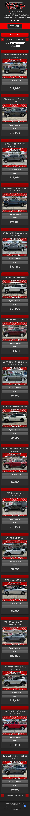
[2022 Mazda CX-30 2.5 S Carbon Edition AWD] (15, 636)
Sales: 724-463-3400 (16, 15)
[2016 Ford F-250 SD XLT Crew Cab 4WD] (15, 202)
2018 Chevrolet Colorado (15, 55)
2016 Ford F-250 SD (15, 189)
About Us (11, 803)
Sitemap (12, 805)
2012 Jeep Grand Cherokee (15, 449)
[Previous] (2, 39)
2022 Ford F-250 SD (15, 234)
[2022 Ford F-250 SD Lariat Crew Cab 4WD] (15, 247)
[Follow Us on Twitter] (14, 20)
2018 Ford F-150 (15, 145)
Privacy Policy (21, 803)
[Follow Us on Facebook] (11, 20)
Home (7, 803)
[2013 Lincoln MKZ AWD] (15, 592)
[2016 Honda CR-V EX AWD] (15, 331)
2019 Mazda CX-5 (15, 668)
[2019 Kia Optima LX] (15, 549)
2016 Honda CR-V (15, 319)
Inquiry (15, 84)
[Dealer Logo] (15, 5)
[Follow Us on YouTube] (18, 20)
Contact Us (15, 803)
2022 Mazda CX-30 (15, 623)
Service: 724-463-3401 (16, 17)
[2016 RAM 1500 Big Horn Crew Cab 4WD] (15, 725)
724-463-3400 (16, 80)
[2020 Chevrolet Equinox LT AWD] (15, 113)
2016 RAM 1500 (15, 712)
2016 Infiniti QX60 (15, 406)
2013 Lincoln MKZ (15, 580)
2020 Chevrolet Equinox (15, 100)
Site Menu (15, 26)
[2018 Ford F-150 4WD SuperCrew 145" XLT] (15, 158)
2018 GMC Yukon (15, 277)
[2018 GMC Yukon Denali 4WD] (15, 289)
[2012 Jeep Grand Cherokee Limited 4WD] (15, 463)
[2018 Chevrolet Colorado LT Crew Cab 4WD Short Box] (15, 69)
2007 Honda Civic (15, 363)
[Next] (27, 39)
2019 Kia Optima (15, 538)
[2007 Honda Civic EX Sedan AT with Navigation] (15, 376)
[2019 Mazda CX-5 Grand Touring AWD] (15, 681)
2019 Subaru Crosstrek (15, 757)
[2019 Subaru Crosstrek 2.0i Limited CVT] (15, 770)
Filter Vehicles (15, 35)
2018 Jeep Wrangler (14, 494)
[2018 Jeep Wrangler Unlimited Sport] (15, 507)
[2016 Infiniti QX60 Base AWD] (15, 418)
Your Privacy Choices (19, 805)
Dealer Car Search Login (15, 804)
